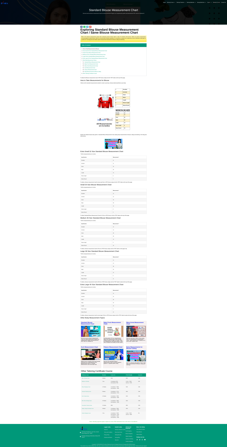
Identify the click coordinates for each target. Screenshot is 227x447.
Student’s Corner (216, 2)
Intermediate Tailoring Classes (87, 405)
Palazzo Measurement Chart (91, 69)
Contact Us (223, 2)
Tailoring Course (170, 2)
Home (164, 2)
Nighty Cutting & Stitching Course (88, 408)
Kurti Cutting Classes (85, 396)
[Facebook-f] (137, 439)
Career (208, 2)
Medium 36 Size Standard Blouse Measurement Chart (94, 54)
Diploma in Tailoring (85, 381)
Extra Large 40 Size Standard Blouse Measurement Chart (95, 58)
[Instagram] (139, 439)
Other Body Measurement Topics (90, 60)
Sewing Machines (201, 2)
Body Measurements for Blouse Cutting (93, 71)
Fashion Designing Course (86, 413)
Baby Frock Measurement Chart (91, 64)
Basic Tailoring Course (85, 378)
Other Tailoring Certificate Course (90, 73)
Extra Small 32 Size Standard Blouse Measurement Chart (95, 50)
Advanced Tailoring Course (86, 391)
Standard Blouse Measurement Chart (92, 62)
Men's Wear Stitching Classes (87, 400)
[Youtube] (145, 439)
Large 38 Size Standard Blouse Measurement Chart (94, 56)
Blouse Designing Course (86, 386)
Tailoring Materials (190, 2)
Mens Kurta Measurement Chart (91, 65)
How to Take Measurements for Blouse (91, 48)
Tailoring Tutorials (180, 2)
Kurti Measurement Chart (90, 67)
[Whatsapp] (142, 439)
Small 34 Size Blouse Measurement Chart (91, 52)
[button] (81, 27)
